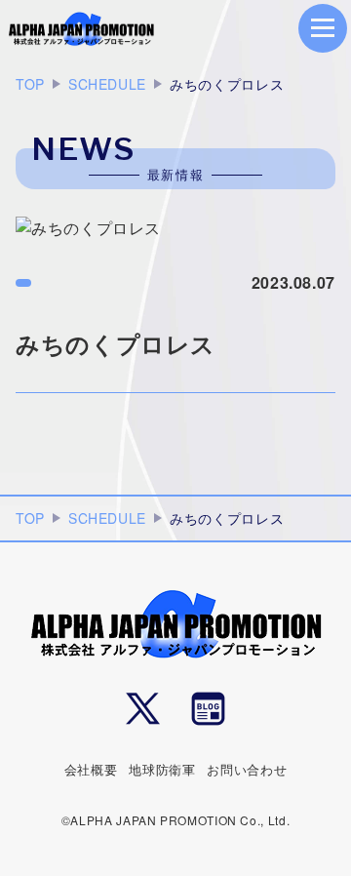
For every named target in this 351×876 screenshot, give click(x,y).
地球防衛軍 (162, 769)
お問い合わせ (247, 769)
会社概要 (91, 769)
